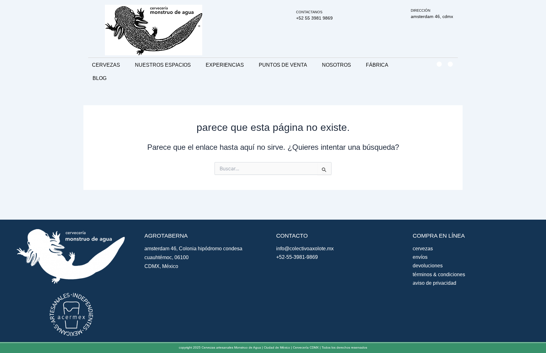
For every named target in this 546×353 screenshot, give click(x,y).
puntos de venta (283, 65)
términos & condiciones (439, 274)
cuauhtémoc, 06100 (166, 257)
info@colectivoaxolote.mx (305, 248)
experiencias (225, 65)
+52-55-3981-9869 (297, 257)
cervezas (106, 65)
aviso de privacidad (434, 283)
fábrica (377, 65)
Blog (99, 78)
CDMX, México (161, 266)
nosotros (336, 65)
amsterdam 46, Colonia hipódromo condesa (193, 248)
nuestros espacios (163, 65)
